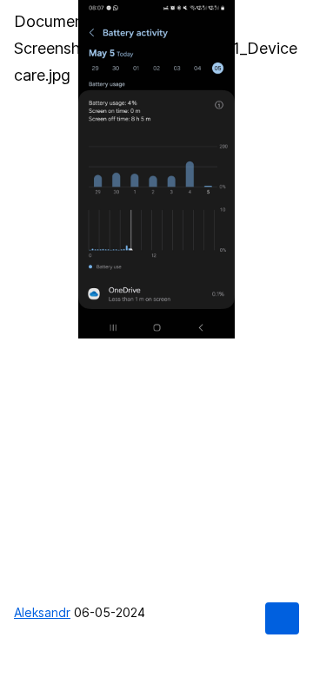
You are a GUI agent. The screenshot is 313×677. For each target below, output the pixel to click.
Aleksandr (42, 612)
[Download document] (281, 618)
